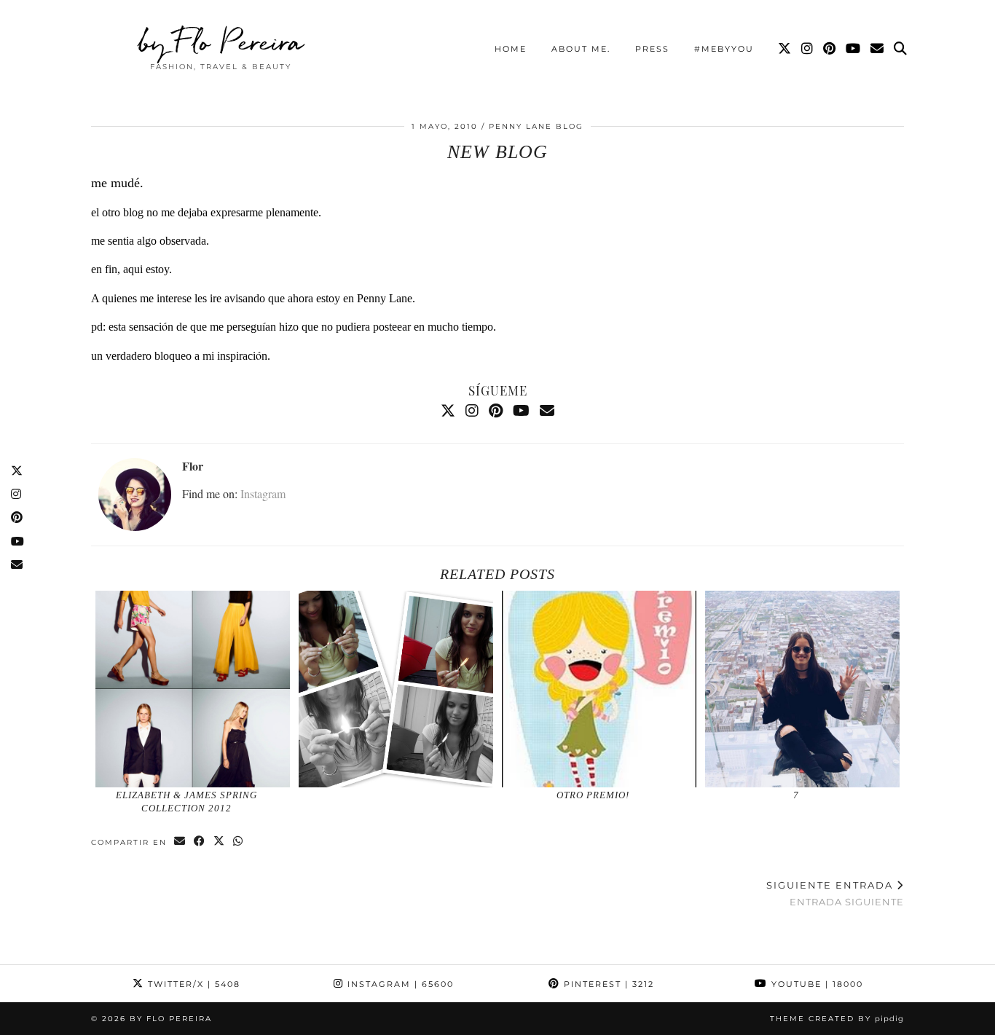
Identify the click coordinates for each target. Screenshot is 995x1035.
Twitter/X (192, 984)
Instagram (263, 493)
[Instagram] (807, 49)
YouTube (815, 984)
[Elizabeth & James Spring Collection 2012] (193, 689)
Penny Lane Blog (536, 126)
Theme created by (837, 1018)
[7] (802, 689)
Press (652, 49)
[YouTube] (854, 49)
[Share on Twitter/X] (219, 841)
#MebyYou (724, 49)
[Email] (877, 49)
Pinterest (607, 984)
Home (511, 49)
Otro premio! (593, 795)
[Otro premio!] (599, 689)
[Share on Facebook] (200, 841)
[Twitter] (785, 49)
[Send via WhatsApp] (238, 841)
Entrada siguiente (835, 893)
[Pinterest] (830, 49)
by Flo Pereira (221, 41)
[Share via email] (180, 841)
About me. (580, 49)
